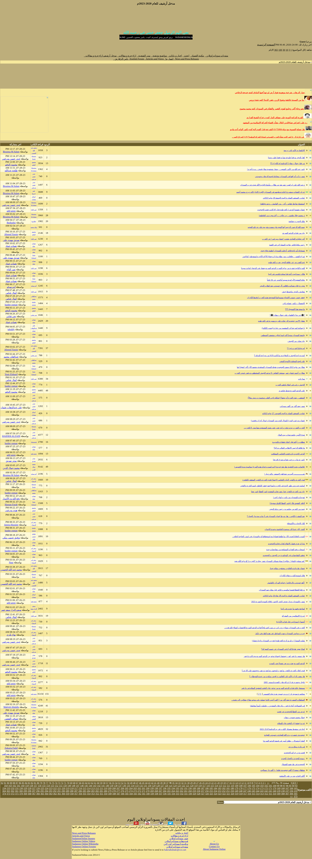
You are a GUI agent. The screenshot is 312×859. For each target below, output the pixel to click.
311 (270, 793)
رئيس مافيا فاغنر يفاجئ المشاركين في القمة (287, 245)
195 (169, 788)
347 (118, 793)
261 (186, 791)
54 (116, 783)
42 (152, 783)
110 (232, 785)
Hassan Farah (11, 504)
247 (245, 791)
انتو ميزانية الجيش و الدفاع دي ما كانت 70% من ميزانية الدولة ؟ (279, 355)
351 (101, 793)
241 (270, 791)
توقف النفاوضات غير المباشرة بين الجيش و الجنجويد (284, 555)
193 (177, 788)
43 (149, 783)
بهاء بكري (11, 634)
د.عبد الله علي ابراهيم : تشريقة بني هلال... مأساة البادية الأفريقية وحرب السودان (272, 185)
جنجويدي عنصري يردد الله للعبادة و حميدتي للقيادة (284, 735)
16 (230, 783)
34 (176, 783)
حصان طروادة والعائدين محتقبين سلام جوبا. (287, 568)
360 (63, 793)
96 (287, 785)
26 (200, 783)
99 (278, 785)
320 (232, 793)
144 (90, 785)
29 (191, 783)
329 (194, 793)
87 (17, 783)
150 (65, 785)
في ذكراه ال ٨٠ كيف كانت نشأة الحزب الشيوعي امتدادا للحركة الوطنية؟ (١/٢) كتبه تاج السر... (268, 137)
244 (257, 791)
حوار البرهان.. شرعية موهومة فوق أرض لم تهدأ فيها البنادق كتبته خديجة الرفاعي (270, 92)
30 (188, 783)
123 (179, 785)
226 (38, 788)
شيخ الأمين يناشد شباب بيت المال (291, 435)
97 (284, 785)
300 (21, 791)
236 (291, 791)
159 (27, 785)
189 (194, 788)
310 (274, 793)
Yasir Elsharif (11, 374)
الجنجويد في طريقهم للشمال (293, 764)
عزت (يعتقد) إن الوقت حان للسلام (291, 723)
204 (131, 788)
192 (181, 788)
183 (219, 788)
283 (93, 791)
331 (186, 793)
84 (26, 783)
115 (212, 785)
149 (69, 785)
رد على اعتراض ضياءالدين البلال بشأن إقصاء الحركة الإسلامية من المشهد (275, 123)
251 (228, 791)
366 (38, 793)
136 (124, 785)
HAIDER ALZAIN (11, 436)
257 (203, 791)
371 (17, 793)
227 (34, 788)
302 (12, 791)
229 (25, 788)
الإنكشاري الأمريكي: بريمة (294, 150)
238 (283, 791)
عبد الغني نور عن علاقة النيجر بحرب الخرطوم (286, 262)
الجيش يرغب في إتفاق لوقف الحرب (290, 385)
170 (274, 788)
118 (200, 785)
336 (165, 793)
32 (182, 783)
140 (107, 785)
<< (268, 783)
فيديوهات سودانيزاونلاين (176, 841)
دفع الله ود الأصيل (11, 498)
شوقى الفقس (11, 718)
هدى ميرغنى (11, 510)
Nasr (11, 562)
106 (249, 785)
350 (105, 793)
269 (152, 791)
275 (126, 791)
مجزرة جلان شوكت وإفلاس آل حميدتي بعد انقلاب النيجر (282, 286)
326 (207, 793)
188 (198, 788)
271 (143, 791)
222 (55, 788)
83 (29, 783)
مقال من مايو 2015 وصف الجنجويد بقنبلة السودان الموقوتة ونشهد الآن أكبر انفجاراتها (271, 367)
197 (160, 788)
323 (220, 793)
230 (21, 788)
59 (101, 783)
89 (11, 783)
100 (274, 785)
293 (50, 791)
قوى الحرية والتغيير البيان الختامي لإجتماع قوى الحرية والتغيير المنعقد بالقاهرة (274, 480)
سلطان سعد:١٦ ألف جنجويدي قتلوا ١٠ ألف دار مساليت (282, 770)
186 (207, 788)
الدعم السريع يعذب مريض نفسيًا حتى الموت (287, 663)
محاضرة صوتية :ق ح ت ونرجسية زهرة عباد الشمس (284, 694)
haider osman (11, 304)
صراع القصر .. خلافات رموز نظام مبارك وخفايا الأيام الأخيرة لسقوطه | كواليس (273, 256)
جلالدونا (34, 221)
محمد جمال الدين (34, 466)
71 (65, 783)
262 (181, 791)
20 (218, 783)
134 (132, 785)
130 (149, 785)
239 (279, 791)
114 (216, 785)
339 (152, 793)
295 (42, 791)
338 (156, 793)
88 (14, 783)
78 (44, 783)
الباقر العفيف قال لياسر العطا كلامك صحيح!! (287, 503)
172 (266, 788)
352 (97, 793)
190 (190, 788)
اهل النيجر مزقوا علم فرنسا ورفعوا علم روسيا (286, 157)
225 (42, 788)
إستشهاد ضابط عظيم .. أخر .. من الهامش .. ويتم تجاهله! (282, 204)
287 (76, 791)
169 (279, 788)
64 (86, 783)
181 (228, 788)
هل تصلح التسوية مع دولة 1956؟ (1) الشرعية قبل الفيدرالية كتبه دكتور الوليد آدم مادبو (267, 129)
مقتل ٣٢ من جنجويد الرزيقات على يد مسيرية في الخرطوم (281, 321)
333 (177, 793)
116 (208, 785)
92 (2, 783)
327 (203, 793)
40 (158, 783)
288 (72, 791)
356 (80, 793)
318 (241, 793)
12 (242, 783)
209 (110, 788)
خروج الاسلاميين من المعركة (293, 616)
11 (245, 783)
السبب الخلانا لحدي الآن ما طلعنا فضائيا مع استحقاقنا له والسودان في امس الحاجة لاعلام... (268, 536)
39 (161, 783)
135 (128, 785)
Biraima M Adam (11, 151)
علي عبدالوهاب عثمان (34, 328)
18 (224, 783)
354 (89, 793)
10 (248, 783)
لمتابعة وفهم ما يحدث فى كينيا (293, 609)
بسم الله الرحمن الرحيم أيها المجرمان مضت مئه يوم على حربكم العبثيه (276, 227)
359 (67, 793)
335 (169, 793)
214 (89, 788)
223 (51, 788)
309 (279, 793)
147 (78, 785)
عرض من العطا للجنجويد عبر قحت (291, 712)
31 (185, 783)
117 (204, 785)
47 (137, 783)
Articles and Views (154, 59)
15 (233, 783)
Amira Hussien (11, 524)
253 (219, 791)
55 (113, 783)
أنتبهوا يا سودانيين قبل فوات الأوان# (290, 622)
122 (183, 785)
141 (103, 785)
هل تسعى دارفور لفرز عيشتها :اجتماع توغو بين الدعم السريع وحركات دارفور (274, 656)
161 (18, 785)
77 (47, 783)
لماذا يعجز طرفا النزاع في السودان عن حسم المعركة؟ (283, 649)
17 (227, 783)
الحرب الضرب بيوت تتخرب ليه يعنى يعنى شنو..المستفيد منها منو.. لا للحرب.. (274, 428)
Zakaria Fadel (11, 748)
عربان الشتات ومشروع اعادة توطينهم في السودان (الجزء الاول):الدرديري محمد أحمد (270, 192)
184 (215, 788)
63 (89, 783)
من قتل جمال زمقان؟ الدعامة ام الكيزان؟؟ (287, 163)
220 (63, 788)
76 (50, 783)
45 (143, 783)
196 (164, 788)
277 (118, 791)
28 (194, 783)
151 (61, 785)
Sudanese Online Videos (83, 841)
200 (148, 788)
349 (110, 793)
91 (5, 783)
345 (127, 793)
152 (56, 785)
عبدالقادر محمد (11, 356)
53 (119, 783)
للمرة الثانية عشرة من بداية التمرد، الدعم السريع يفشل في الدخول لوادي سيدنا (273, 268)
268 (156, 791)
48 (134, 783)
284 (88, 791)
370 (21, 793)
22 (212, 783)
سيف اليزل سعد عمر (34, 608)
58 (104, 783)
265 (169, 791)
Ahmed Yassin (11, 234)
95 (290, 785)
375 (295, 796)
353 (93, 793)
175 (253, 788)
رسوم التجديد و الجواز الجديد (293, 758)
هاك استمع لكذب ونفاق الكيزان (292, 575)
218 (72, 788)
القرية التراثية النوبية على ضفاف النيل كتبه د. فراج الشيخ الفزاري (275, 117)
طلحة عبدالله (11, 170)
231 (17, 788)
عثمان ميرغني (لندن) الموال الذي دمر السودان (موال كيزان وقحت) (278, 421)
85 (23, 783)
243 (262, 791)
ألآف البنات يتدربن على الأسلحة (292, 776)
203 (135, 788)
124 (175, 785)
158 (31, 785)
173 (262, 788)
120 (192, 785)
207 (118, 788)
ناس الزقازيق (120, 59)
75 (53, 783)
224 (46, 788)
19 (221, 783)
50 (128, 783)
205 (126, 788)
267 (160, 791)
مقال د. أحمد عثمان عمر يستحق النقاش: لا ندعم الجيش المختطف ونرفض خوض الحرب (270, 373)
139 (111, 785)
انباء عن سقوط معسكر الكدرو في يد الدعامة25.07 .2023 (282, 729)
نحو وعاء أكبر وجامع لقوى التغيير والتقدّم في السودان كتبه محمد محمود (272, 109)
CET (294, 783)
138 (116, 785)
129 (154, 785)
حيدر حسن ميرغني (11, 158)
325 (211, 793)
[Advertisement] (156, 18)
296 (38, 791)
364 (46, 793)
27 (197, 783)
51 (125, 783)
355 (84, 793)
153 (52, 785)
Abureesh (34, 442)
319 (236, 793)
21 (215, 783)
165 (295, 788)
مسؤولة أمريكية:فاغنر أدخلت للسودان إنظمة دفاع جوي (283, 251)
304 (4, 791)
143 (94, 785)
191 (186, 788)
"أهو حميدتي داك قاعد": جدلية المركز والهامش (286, 583)
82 (32, 783)
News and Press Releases (186, 59)
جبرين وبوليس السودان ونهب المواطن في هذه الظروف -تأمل (280, 633)
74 (56, 783)
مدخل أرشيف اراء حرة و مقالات (100, 55)
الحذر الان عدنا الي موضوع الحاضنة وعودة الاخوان (285, 529)
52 (122, 783)
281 (101, 791)
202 (139, 788)
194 (173, 788)
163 (10, 785)
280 (105, 791)
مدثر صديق (11, 461)
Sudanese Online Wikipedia (85, 843)
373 (8, 793)
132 (141, 785)
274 (131, 791)
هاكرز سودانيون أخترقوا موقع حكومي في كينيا (286, 274)
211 (101, 788)
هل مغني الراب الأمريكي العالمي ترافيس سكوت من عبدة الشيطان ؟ (277, 676)
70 (68, 783)
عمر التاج (34, 210)
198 (156, 788)
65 (83, 783)
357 (76, 793)
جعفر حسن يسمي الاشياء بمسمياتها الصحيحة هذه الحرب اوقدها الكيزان (276, 297)
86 (20, 783)
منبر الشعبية (143, 55)
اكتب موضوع (304, 789)
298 (29, 791)
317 (245, 793)
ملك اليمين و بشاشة (297, 221)
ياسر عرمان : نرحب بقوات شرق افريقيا (289, 460)
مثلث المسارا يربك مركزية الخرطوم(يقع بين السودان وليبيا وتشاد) (278, 641)
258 (198, 791)
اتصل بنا (168, 59)
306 (291, 793)
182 (224, 788)
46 (140, 783)
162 (14, 785)
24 (206, 783)
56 (110, 783)
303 (8, 791)
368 (29, 793)
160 (23, 785)
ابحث (185, 55)
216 (80, 788)
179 (236, 788)
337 (160, 793)
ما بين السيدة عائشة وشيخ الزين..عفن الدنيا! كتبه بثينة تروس (276, 100)
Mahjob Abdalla (11, 707)
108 (241, 785)
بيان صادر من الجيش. (296, 341)
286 (80, 791)
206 (122, 788)
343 (135, 793)
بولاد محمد (34, 227)
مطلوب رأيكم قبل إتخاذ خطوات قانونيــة (288, 442)
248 (241, 791)
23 (209, 783)
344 (131, 793)
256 (207, 791)
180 (232, 788)
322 (224, 793)
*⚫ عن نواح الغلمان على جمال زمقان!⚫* (287, 315)
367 (34, 793)
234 (4, 788)
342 (139, 793)
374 (4, 793)
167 (287, 788)
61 (95, 783)
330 (190, 793)
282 (97, 791)
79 (41, 783)
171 (270, 788)
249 (236, 791)
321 (228, 793)
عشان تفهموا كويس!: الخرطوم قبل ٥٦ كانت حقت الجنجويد (281, 210)
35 (173, 783)
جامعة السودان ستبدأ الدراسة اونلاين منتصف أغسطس (283, 335)
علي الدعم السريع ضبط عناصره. (292, 391)
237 (287, 791)
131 (145, 785)
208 (114, 788)
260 (190, 791)
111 (228, 785)
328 (198, 793)
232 (13, 788)
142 (99, 785)
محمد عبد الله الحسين (34, 150)
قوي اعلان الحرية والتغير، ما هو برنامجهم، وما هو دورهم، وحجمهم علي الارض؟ (273, 671)
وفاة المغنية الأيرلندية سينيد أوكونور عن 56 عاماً (286, 280)
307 (287, 793)
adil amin (11, 211)
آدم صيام (33, 286)
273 (135, 791)
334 (173, 793)
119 (196, 785)
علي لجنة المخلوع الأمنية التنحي (292, 361)
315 (253, 793)
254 (215, 791)
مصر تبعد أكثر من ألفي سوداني (292, 406)
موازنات (301, 379)
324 (215, 793)
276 (122, 791)
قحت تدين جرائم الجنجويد (294, 753)
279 (110, 791)
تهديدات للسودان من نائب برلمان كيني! (289, 497)
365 (42, 793)
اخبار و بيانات (174, 55)
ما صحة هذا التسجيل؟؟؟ (295, 309)
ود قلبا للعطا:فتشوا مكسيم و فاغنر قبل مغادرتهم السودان (282, 590)
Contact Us (214, 846)
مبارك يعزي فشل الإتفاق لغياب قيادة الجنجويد (286, 544)
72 (62, 783)
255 (211, 791)
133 (137, 785)
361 (59, 793)
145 (86, 785)
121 (187, 785)
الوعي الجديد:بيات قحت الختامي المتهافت (288, 454)
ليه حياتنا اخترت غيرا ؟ (296, 348)
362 (55, 793)
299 (25, 791)
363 (51, 793)
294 (46, 791)
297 (34, 791)
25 (203, 783)
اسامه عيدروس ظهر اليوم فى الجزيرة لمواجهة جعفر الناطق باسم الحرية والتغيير (272, 486)
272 (139, 791)
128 (158, 785)
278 (114, 791)
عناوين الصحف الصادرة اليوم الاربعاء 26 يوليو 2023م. (284, 596)
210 (105, 788)
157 (35, 785)
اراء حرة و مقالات (126, 55)
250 (232, 791)
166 (291, 788)
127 (162, 785)
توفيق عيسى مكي (34, 536)
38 (164, 783)
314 (258, 793)
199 (152, 788)
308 (283, 793)
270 (148, 791)
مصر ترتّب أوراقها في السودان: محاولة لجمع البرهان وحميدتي (280, 176)
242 (266, 791)
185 (211, 788)
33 (179, 783)
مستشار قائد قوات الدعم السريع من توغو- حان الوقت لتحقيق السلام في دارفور (273, 688)
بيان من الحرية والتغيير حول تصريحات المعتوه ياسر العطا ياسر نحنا (278, 491)
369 (25, 793)
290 (63, 791)
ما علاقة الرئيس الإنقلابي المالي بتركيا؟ (289, 448)
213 (93, 788)
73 (59, 783)
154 (48, 785)
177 (245, 788)
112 (224, 785)
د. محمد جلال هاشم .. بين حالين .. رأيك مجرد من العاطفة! (282, 215)
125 (170, 785)
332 (182, 793)
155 (44, 785)
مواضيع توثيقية (159, 55)
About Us (214, 843)
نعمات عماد (11, 246)
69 (71, 783)
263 (177, 791)
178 (241, 788)
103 (262, 785)
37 (167, 783)
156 (40, 785)
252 (224, 791)
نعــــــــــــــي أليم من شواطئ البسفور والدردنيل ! (284, 474)
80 (38, 783)
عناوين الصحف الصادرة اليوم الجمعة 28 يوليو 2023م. (284, 198)
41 (155, 783)
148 (73, 785)
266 (164, 791)
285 (84, 791)
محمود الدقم (11, 164)
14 (236, 783)
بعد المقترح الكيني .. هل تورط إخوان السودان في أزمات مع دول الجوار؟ (276, 516)
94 (293, 785)
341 (144, 793)
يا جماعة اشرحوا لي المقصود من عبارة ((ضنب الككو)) (283, 328)
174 (257, 788)
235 (295, 791)
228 (29, 788)
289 (67, 791)
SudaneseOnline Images (83, 838)
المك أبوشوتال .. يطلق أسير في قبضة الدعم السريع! (284, 741)
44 (146, 783)
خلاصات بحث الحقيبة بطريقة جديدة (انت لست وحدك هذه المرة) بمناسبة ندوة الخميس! (269, 467)
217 (76, 788)
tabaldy (11, 329)
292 (55, 791)
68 (74, 783)
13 (239, 783)
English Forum (136, 59)
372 (13, 793)
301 (17, 791)
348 (114, 793)
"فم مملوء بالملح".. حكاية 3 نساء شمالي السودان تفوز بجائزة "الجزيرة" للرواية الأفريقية (269, 561)
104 (258, 785)
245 (253, 791)
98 (281, 785)
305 (295, 793)
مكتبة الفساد (197, 55)
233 (8, 788)
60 (98, 783)
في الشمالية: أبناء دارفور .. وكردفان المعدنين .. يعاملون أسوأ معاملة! (277, 706)
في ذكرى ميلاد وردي (296, 747)
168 (283, 788)
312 (266, 793)
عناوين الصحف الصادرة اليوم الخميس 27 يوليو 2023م (283, 413)
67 (77, 783)
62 (92, 783)
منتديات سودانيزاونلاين (216, 55)
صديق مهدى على (11, 240)
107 (245, 785)
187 (203, 788)
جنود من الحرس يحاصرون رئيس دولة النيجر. (287, 509)
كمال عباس (11, 293)
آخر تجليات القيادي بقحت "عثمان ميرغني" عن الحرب (283, 239)
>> (291, 796)
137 (120, 785)
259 (194, 791)
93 (296, 785)
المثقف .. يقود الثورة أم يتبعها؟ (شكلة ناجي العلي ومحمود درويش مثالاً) (276, 398)
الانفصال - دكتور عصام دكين (294, 303)
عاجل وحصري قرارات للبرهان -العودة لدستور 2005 (284, 682)
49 (131, 783)
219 (67, 788)
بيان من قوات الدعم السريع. (293, 233)
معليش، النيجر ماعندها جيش (293, 292)
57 (107, 783)
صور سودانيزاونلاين (178, 838)
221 (59, 788)
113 (220, 785)
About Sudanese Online (214, 849)
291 (59, 791)
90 (8, 783)
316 (249, 793)
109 (236, 785)
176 (249, 788)
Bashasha (11, 222)
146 (82, 785)
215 (84, 788)
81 (35, 783)
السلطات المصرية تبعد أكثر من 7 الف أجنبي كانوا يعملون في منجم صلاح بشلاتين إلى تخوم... (268, 700)
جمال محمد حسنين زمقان (294, 717)
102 (266, 785)
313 (262, 793)
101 (270, 785)
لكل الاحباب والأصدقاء (296, 523)
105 (253, 785)
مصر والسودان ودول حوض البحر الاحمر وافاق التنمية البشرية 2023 (278, 602)
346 (122, 793)
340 (148, 793)
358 (72, 793)
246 (249, 791)
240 (274, 791)
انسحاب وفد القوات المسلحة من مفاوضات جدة (285, 549)
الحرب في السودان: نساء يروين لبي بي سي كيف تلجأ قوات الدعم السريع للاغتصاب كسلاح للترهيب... (264, 628)
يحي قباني (34, 315)
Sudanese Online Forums (84, 846)
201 (143, 788)
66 (80, 783)
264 (173, 791)
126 (166, 785)
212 (97, 788)
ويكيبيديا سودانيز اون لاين (176, 844)
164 (6, 785)
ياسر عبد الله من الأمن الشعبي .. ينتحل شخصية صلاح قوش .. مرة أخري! (276, 169)
